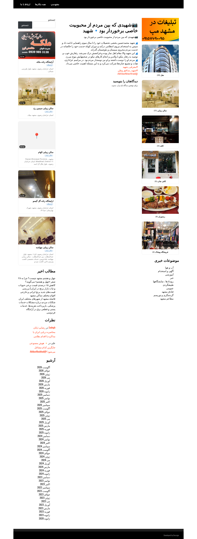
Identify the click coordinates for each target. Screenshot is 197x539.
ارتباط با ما (25, 4)
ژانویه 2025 (44, 432)
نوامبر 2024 (44, 439)
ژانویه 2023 (44, 515)
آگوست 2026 (43, 367)
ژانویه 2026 (44, 391)
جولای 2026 (44, 370)
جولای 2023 (44, 494)
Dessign (176, 535)
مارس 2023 (44, 508)
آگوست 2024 (43, 449)
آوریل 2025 (44, 422)
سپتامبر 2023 (43, 487)
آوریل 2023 (44, 504)
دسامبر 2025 (44, 394)
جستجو (51, 19)
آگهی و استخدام (166, 271)
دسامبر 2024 (44, 436)
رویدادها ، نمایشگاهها (163, 281)
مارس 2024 (44, 467)
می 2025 (45, 418)
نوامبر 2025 (44, 398)
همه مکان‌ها (40, 4)
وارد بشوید (116, 85)
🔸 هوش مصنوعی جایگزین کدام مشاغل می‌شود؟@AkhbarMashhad (42, 347)
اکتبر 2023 (45, 484)
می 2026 (45, 377)
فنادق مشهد (168, 291)
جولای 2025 (44, 412)
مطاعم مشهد (167, 298)
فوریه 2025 (44, 429)
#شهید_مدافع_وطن (128, 70)
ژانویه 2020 (44, 518)
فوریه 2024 (44, 470)
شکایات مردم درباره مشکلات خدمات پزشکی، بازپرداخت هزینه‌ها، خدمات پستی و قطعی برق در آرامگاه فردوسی (37, 307)
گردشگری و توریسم (164, 295)
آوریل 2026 (44, 381)
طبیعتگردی (168, 284)
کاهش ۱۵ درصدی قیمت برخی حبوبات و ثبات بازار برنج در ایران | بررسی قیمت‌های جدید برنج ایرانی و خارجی (36, 288)
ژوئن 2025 (45, 415)
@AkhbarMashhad (128, 73)
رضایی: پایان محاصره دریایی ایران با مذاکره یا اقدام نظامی (44, 332)
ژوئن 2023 (45, 497)
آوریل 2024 (44, 463)
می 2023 (45, 501)
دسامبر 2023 (44, 477)
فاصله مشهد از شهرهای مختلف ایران (37, 298)
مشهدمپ (55, 4)
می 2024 (45, 460)
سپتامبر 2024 (43, 446)
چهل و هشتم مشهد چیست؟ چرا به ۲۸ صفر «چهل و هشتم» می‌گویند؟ (36, 279)
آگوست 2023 (43, 491)
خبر (172, 277)
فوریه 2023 (44, 511)
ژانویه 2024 (44, 473)
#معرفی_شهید (130, 67)
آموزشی (169, 274)
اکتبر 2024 (45, 442)
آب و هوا (169, 267)
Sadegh (52, 327)
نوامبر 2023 (44, 480)
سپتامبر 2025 (43, 405)
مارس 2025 (44, 425)
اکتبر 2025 (45, 401)
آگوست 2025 (43, 408)
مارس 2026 (44, 384)
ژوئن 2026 (45, 374)
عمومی (170, 288)
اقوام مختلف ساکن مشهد (42, 295)
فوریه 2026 (44, 388)
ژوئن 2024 (45, 456)
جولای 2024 (44, 453)
